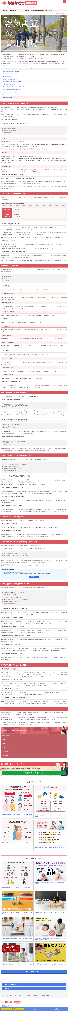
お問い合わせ (33, 995)
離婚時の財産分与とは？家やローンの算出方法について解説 (15, 842)
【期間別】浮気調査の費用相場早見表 (10, 73)
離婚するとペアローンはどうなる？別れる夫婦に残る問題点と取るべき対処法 (50, 883)
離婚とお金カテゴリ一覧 (32, 971)
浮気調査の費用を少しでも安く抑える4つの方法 (12, 81)
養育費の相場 (56, 1009)
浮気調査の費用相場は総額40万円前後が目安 (11, 71)
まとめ (4, 94)
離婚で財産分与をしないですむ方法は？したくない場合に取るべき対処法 (17, 913)
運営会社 (14, 995)
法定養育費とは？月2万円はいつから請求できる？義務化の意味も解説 (50, 964)
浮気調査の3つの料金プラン (8, 76)
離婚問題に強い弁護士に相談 (8, 97)
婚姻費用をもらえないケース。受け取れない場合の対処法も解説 (16, 887)
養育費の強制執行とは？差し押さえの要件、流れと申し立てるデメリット (50, 913)
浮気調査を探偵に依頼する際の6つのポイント (11, 89)
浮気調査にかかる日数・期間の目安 (9, 84)
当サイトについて (8, 995)
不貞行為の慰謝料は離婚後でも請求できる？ (12, 572)
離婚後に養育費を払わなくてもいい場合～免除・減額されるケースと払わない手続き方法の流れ (50, 939)
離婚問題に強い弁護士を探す (33, 773)
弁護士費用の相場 (35, 1009)
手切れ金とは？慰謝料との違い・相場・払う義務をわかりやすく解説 (17, 964)
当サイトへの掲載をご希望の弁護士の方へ (45, 995)
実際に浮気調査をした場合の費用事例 (10, 79)
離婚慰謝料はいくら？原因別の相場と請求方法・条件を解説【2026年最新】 (50, 815)
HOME (3, 995)
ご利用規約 (28, 995)
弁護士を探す (13, 1008)
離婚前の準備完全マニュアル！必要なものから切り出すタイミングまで (50, 848)
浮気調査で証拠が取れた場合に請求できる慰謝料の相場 (13, 86)
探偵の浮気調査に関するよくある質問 (10, 92)
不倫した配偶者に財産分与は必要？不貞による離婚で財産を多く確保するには (17, 939)
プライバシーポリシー (21, 995)
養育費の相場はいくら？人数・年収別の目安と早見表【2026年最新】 (17, 814)
